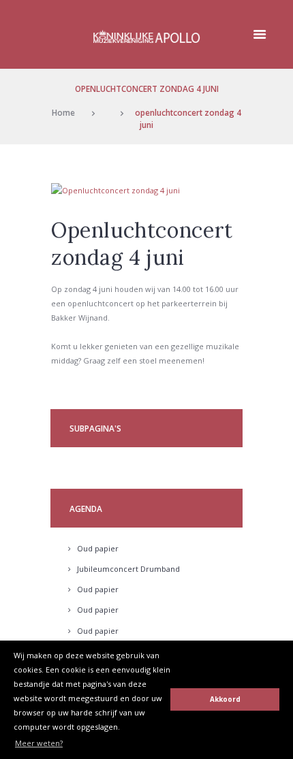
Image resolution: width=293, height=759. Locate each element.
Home (63, 112)
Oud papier (98, 548)
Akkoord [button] (225, 699)
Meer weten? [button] (39, 743)
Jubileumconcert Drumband (128, 569)
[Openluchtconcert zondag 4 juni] (146, 190)
